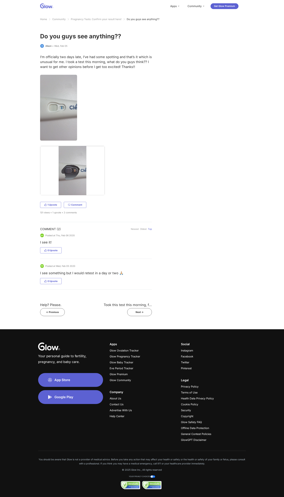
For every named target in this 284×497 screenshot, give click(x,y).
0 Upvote (52, 250)
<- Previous (52, 312)
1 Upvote (52, 204)
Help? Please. (50, 305)
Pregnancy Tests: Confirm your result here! (96, 19)
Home (43, 19)
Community (59, 19)
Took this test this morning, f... (128, 305)
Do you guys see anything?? (143, 19)
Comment (76, 204)
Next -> (139, 312)
